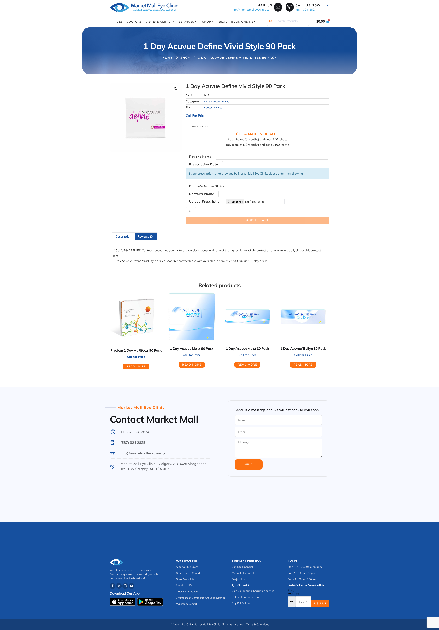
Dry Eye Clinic (158, 21)
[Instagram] (125, 586)
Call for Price (196, 115)
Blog (223, 21)
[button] (176, 89)
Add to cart (257, 220)
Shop (206, 21)
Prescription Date (203, 164)
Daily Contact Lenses (216, 101)
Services (186, 21)
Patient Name (200, 156)
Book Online (242, 21)
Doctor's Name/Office (206, 186)
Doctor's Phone (201, 193)
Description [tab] (123, 236)
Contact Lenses (213, 107)
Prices (117, 21)
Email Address (294, 592)
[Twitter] (119, 586)
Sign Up (320, 603)
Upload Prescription (205, 201)
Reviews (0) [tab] (146, 236)
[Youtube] (131, 586)
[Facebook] (112, 586)
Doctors (134, 21)
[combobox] (288, 21)
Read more (136, 366)
